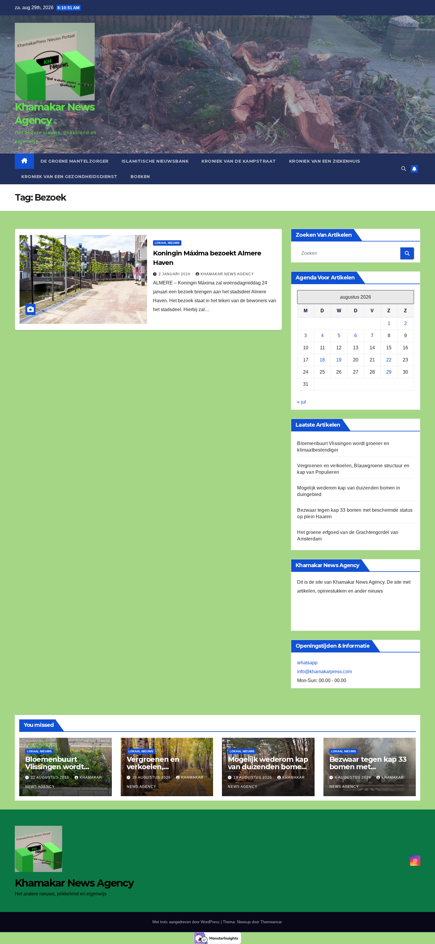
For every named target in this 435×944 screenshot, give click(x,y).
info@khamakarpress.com (324, 671)
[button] (403, 168)
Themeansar (270, 922)
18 (322, 359)
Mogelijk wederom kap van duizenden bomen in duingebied (268, 766)
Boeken (140, 176)
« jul (301, 401)
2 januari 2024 (175, 274)
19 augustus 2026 (152, 777)
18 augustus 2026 (253, 777)
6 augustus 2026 (353, 777)
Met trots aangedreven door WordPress (186, 922)
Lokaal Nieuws (167, 242)
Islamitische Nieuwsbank (155, 161)
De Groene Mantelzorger (75, 161)
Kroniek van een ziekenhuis (324, 161)
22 (389, 359)
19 (338, 359)
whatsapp (307, 662)
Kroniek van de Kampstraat (239, 161)
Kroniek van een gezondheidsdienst (69, 176)
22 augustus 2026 (50, 777)
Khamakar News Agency (227, 274)
